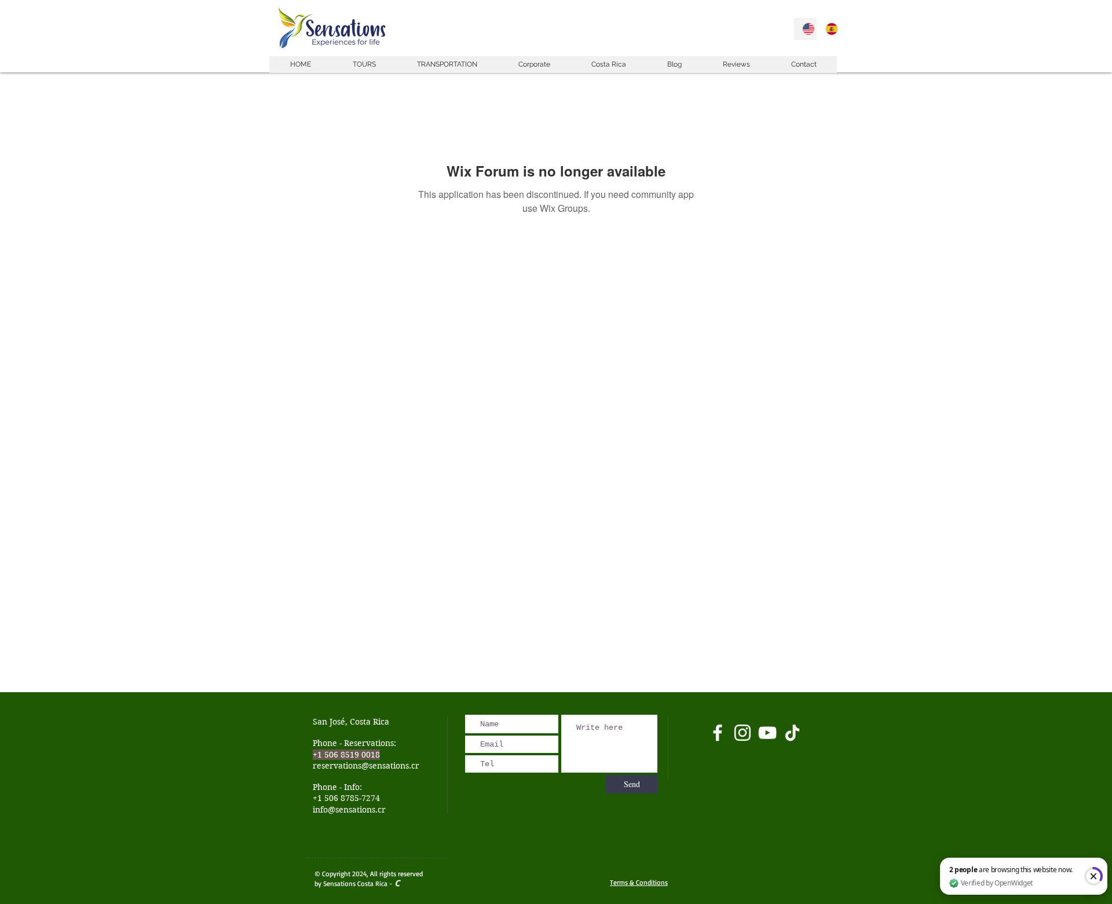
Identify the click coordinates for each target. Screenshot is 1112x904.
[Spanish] (828, 29)
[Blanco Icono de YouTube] (767, 733)
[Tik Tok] (792, 733)
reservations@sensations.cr (366, 765)
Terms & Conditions (639, 882)
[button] (363, 64)
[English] (805, 29)
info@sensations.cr (349, 809)
